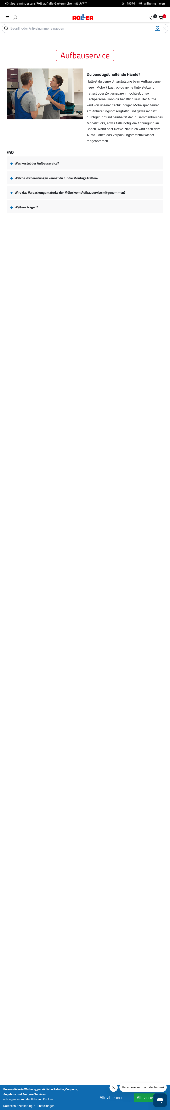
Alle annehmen (150, 1097)
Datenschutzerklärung (18, 1106)
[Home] (83, 17)
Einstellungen (46, 1106)
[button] (15, 17)
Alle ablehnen (112, 1097)
